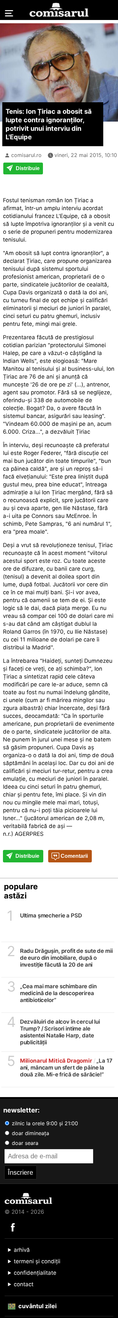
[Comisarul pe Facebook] (13, 1227)
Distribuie (27, 168)
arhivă (22, 1250)
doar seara (24, 1143)
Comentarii (73, 856)
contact (23, 1284)
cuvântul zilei (37, 1306)
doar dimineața (29, 1133)
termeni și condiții (37, 1261)
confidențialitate (35, 1272)
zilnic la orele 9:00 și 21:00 (44, 1123)
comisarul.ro (26, 155)
